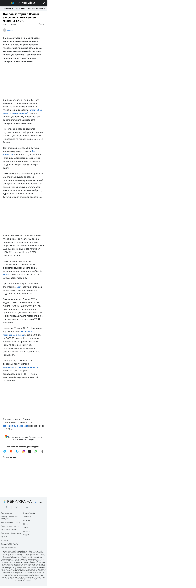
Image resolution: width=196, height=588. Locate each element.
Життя (25, 528)
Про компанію (6, 513)
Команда (4, 540)
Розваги (26, 531)
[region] (23, 81)
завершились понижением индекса (20, 367)
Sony (19, 287)
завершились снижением (15, 426)
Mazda (6, 274)
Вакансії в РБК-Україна (9, 544)
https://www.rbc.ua (14, 556)
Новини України (29, 513)
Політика (26, 520)
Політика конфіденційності (11, 533)
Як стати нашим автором (10, 522)
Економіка (20, 9)
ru (36, 502)
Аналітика (27, 517)
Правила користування (10, 526)
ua (40, 502)
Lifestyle (26, 535)
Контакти (4, 537)
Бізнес (25, 524)
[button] (3, 3)
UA (44, 3)
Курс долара (7, 9)
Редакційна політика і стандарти (9, 518)
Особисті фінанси (36, 9)
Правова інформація (9, 529)
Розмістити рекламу (8, 548)
